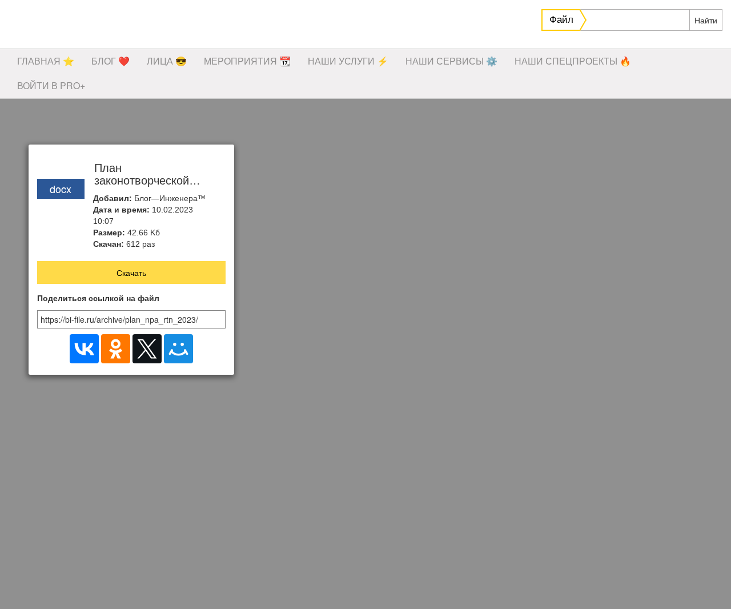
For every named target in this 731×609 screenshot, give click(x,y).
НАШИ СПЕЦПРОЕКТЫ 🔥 (573, 60)
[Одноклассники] (115, 348)
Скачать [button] (131, 272)
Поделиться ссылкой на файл (98, 298)
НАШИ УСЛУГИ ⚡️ (348, 60)
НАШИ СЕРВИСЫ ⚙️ (451, 60)
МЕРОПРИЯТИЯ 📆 (247, 60)
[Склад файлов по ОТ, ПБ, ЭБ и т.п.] (171, 25)
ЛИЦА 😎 (167, 60)
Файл (561, 19)
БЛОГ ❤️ (110, 60)
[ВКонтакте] (84, 348)
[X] (147, 348)
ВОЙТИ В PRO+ (51, 85)
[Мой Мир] (178, 348)
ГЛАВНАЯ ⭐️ (45, 60)
